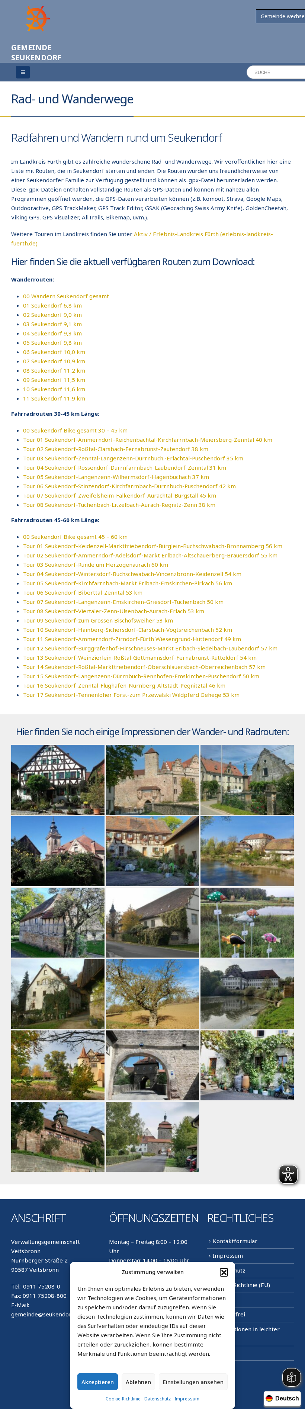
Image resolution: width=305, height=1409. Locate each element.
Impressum (186, 1399)
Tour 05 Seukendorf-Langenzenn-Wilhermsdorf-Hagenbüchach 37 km (116, 476)
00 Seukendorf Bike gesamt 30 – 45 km (75, 430)
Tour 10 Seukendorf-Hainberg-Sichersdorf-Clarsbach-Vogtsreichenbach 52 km (127, 629)
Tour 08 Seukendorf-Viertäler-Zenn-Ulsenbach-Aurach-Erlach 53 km (113, 611)
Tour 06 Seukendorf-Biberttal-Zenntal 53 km (82, 592)
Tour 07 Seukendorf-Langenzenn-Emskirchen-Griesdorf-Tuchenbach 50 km (123, 601)
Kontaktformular (235, 1241)
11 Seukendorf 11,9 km (54, 398)
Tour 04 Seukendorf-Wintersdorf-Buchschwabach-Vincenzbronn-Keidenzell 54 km (132, 574)
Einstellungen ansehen (193, 1382)
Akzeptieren (97, 1382)
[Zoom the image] (37, 8)
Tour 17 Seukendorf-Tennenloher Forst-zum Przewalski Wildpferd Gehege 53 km (131, 694)
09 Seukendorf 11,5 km (54, 379)
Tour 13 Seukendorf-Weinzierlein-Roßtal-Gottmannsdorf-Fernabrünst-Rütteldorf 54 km (140, 657)
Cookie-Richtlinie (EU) (241, 1285)
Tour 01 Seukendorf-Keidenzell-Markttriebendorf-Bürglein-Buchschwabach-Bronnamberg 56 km (152, 546)
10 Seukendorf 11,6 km (54, 389)
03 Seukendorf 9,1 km (52, 324)
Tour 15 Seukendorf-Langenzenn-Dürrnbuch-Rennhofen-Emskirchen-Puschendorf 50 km (141, 676)
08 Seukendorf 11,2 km (54, 370)
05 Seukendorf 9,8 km (52, 342)
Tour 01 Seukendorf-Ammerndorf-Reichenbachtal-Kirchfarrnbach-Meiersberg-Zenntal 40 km (147, 439)
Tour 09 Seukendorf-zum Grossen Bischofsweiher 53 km (98, 620)
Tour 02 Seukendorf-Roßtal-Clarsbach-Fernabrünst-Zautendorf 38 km (115, 449)
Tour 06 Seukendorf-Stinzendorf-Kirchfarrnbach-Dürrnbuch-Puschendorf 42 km (129, 486)
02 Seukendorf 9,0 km (52, 314)
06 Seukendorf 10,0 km (54, 352)
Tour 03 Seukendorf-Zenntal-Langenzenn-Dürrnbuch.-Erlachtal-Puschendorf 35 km (133, 458)
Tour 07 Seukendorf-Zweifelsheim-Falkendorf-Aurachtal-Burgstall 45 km (119, 495)
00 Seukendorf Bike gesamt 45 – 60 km (75, 536)
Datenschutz (157, 1399)
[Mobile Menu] (23, 72)
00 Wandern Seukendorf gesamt (66, 296)
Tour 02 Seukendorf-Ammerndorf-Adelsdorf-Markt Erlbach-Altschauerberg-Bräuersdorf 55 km (150, 555)
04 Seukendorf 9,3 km (52, 333)
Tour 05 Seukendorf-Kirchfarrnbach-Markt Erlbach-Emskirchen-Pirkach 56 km (127, 583)
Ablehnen (138, 1382)
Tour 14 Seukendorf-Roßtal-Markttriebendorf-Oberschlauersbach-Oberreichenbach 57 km (144, 666)
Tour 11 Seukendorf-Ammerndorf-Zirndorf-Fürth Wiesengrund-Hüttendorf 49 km (132, 639)
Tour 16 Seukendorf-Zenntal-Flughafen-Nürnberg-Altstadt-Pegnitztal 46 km (124, 685)
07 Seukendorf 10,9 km (54, 361)
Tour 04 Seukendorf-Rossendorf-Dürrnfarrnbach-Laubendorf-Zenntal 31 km (124, 467)
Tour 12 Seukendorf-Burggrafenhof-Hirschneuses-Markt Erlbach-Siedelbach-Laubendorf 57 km (150, 648)
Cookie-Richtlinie (123, 1399)
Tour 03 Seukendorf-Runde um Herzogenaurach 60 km (95, 564)
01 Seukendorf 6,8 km (52, 305)
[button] (224, 1272)
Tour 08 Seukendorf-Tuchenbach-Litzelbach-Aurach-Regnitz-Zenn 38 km (119, 504)
